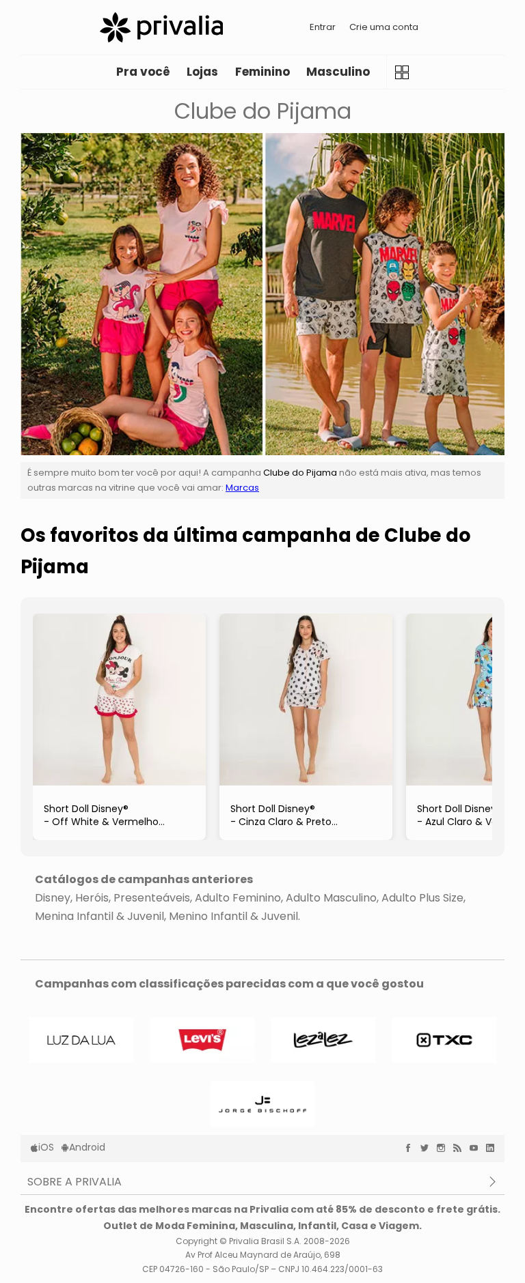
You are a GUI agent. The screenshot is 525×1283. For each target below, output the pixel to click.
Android (87, 1147)
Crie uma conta (383, 26)
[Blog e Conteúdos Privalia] (461, 1148)
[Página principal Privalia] (161, 27)
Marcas (242, 487)
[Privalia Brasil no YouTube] (477, 1148)
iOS (46, 1147)
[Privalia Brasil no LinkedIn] (493, 1148)
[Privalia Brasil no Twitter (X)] (428, 1148)
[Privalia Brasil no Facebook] (411, 1148)
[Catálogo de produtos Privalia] (401, 72)
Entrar (323, 26)
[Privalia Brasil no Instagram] (444, 1148)
